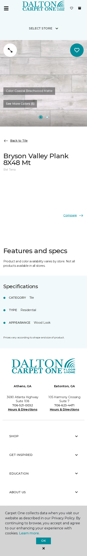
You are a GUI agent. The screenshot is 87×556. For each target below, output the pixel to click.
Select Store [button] (40, 28)
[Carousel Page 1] (41, 117)
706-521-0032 (22, 405)
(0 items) (79, 8)
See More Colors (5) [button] (20, 104)
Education (19, 473)
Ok (43, 541)
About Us (17, 492)
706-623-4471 (64, 405)
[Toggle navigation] (6, 8)
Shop (14, 436)
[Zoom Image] (10, 50)
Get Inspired (21, 455)
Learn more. (29, 533)
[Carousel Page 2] (47, 117)
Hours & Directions (22, 409)
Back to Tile (19, 141)
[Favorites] (72, 8)
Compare (70, 215)
